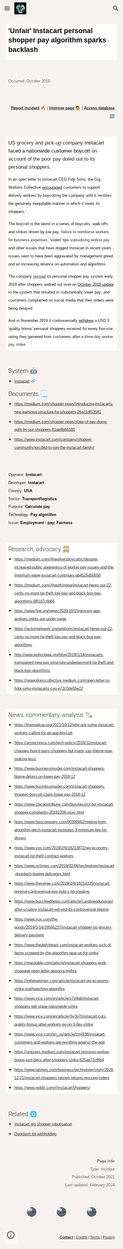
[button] (7, 8)
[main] (61, 42)
